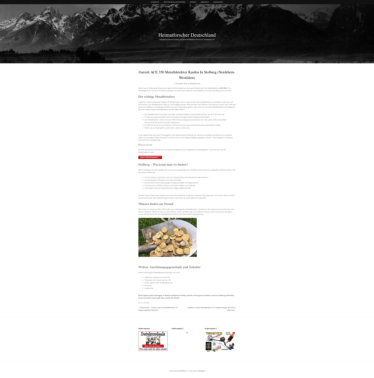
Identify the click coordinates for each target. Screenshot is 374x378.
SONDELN (193, 2)
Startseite (155, 2)
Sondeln (146, 303)
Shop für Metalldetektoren (174, 2)
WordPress (183, 371)
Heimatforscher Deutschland (187, 34)
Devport (202, 371)
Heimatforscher (195, 83)
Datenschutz (218, 2)
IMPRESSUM (205, 2)
